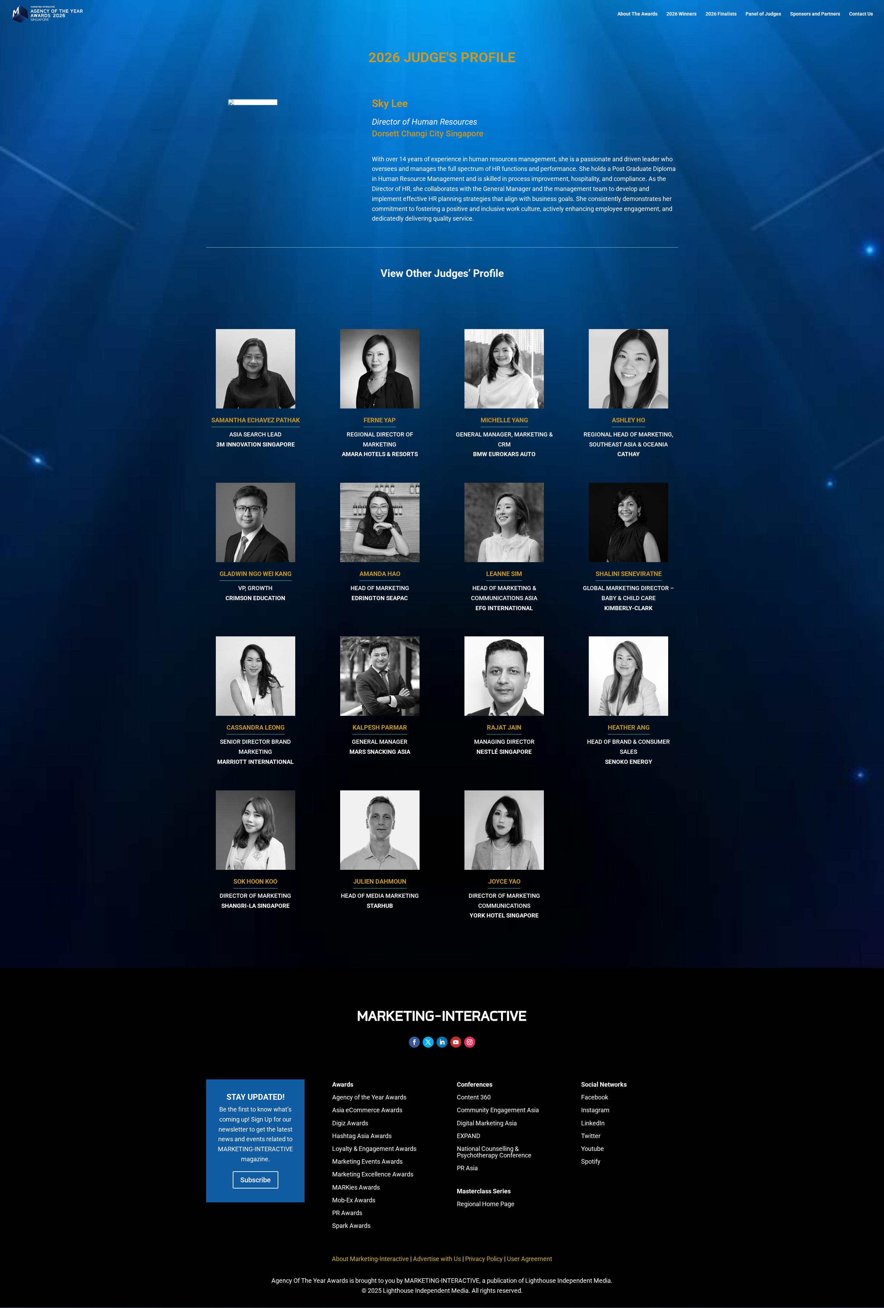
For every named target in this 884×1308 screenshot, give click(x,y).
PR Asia (467, 1168)
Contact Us (861, 14)
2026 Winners (681, 14)
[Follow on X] (428, 1042)
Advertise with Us (437, 1258)
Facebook (594, 1097)
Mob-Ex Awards (353, 1200)
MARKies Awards (356, 1187)
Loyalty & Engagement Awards (374, 1148)
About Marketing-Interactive (370, 1258)
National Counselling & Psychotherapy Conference (494, 1152)
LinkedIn (593, 1123)
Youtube (592, 1148)
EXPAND (468, 1135)
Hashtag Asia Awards (362, 1135)
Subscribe (255, 1180)
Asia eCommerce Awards (367, 1110)
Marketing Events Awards (367, 1161)
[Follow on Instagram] (469, 1042)
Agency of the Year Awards (369, 1097)
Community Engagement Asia (498, 1110)
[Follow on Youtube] (455, 1042)
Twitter (590, 1135)
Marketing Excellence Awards (372, 1174)
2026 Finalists (721, 14)
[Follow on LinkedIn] (442, 1042)
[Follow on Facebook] (414, 1042)
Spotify (590, 1161)
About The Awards (637, 14)
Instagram (595, 1110)
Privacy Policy (484, 1258)
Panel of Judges (763, 14)
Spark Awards (351, 1225)
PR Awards (347, 1212)
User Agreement (529, 1258)
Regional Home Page (486, 1204)
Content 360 (474, 1097)
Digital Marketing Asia (487, 1123)
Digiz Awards (350, 1123)
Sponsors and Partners (815, 14)
